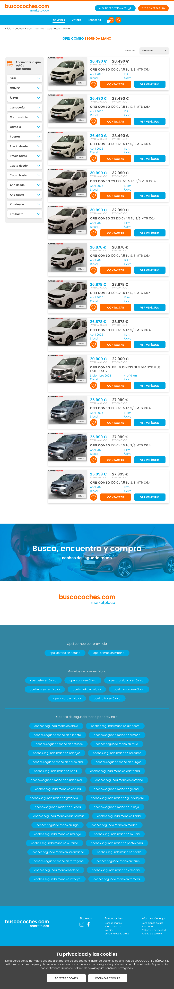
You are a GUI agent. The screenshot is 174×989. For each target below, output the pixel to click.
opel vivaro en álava (67, 698)
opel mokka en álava (87, 689)
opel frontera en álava (45, 689)
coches (19, 28)
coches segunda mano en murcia (117, 834)
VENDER (76, 20)
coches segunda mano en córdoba (119, 780)
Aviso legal (147, 926)
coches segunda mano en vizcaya (57, 879)
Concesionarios (113, 923)
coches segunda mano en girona (116, 789)
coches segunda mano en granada (54, 798)
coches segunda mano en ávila (116, 744)
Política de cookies (152, 933)
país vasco (53, 28)
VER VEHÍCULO (149, 84)
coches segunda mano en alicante (57, 735)
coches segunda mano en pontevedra (117, 843)
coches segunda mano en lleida (119, 816)
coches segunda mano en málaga (57, 834)
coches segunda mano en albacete (115, 726)
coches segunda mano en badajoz (56, 753)
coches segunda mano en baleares (117, 753)
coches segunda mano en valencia (116, 870)
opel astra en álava (43, 680)
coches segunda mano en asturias (59, 744)
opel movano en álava (129, 689)
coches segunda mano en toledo (56, 870)
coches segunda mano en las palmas (58, 816)
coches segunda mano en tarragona (59, 861)
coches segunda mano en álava (56, 726)
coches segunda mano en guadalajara (117, 798)
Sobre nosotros (113, 926)
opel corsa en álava (82, 680)
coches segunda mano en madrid (114, 825)
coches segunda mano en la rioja (116, 807)
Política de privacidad (154, 930)
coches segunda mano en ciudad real (56, 780)
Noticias (109, 930)
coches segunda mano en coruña (58, 789)
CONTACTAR (115, 84)
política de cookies (86, 968)
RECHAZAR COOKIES (107, 978)
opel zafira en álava (107, 698)
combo (40, 28)
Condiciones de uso (152, 923)
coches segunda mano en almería (117, 735)
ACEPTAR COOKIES (66, 978)
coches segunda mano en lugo (58, 825)
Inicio (8, 28)
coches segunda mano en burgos (118, 762)
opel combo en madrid (108, 653)
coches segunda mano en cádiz (55, 771)
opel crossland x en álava (126, 680)
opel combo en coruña (65, 653)
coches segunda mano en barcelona (58, 762)
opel (29, 28)
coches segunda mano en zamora (116, 879)
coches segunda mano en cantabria (115, 771)
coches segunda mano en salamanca (58, 852)
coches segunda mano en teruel (118, 861)
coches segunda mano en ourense (54, 843)
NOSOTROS (94, 20)
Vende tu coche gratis (117, 933)
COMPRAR (59, 20)
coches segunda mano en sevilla (119, 852)
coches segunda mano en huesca (58, 807)
